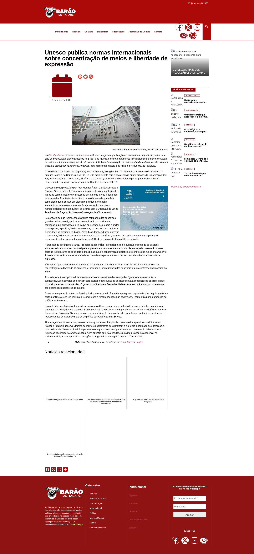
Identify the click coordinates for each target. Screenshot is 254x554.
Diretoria (133, 511)
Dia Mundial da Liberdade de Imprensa (68, 155)
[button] (207, 26)
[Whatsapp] (193, 35)
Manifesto (133, 503)
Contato (158, 31)
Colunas (89, 31)
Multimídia (102, 31)
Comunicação (96, 503)
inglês (140, 342)
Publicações (118, 31)
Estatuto (133, 527)
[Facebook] (179, 27)
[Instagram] (184, 35)
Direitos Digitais (97, 518)
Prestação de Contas (139, 31)
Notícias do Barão (98, 498)
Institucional (61, 31)
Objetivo (133, 495)
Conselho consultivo (138, 519)
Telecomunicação (98, 527)
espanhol (125, 342)
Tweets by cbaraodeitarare (186, 186)
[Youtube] (197, 27)
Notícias (76, 31)
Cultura (93, 523)
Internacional (96, 508)
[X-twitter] (188, 27)
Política (93, 513)
